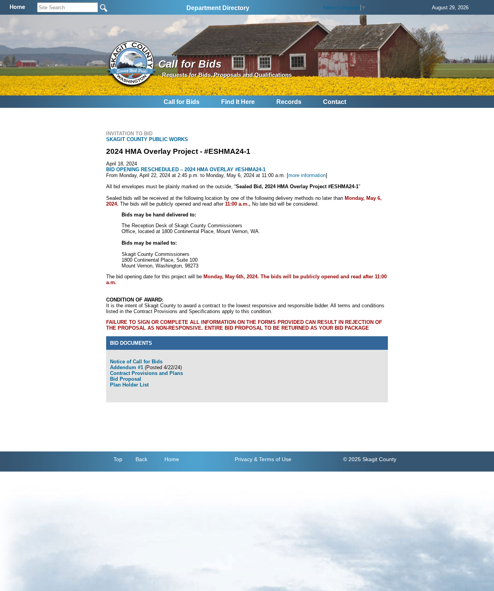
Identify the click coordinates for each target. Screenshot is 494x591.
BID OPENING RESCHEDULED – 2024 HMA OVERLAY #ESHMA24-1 (186, 169)
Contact (334, 102)
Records (288, 102)
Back (141, 459)
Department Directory (217, 8)
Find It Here (238, 102)
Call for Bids (182, 102)
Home (171, 459)
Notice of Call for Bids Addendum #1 (136, 364)
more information (307, 175)
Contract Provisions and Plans (146, 373)
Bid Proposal (125, 379)
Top (117, 459)
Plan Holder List (129, 385)
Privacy (243, 459)
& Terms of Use (272, 459)
